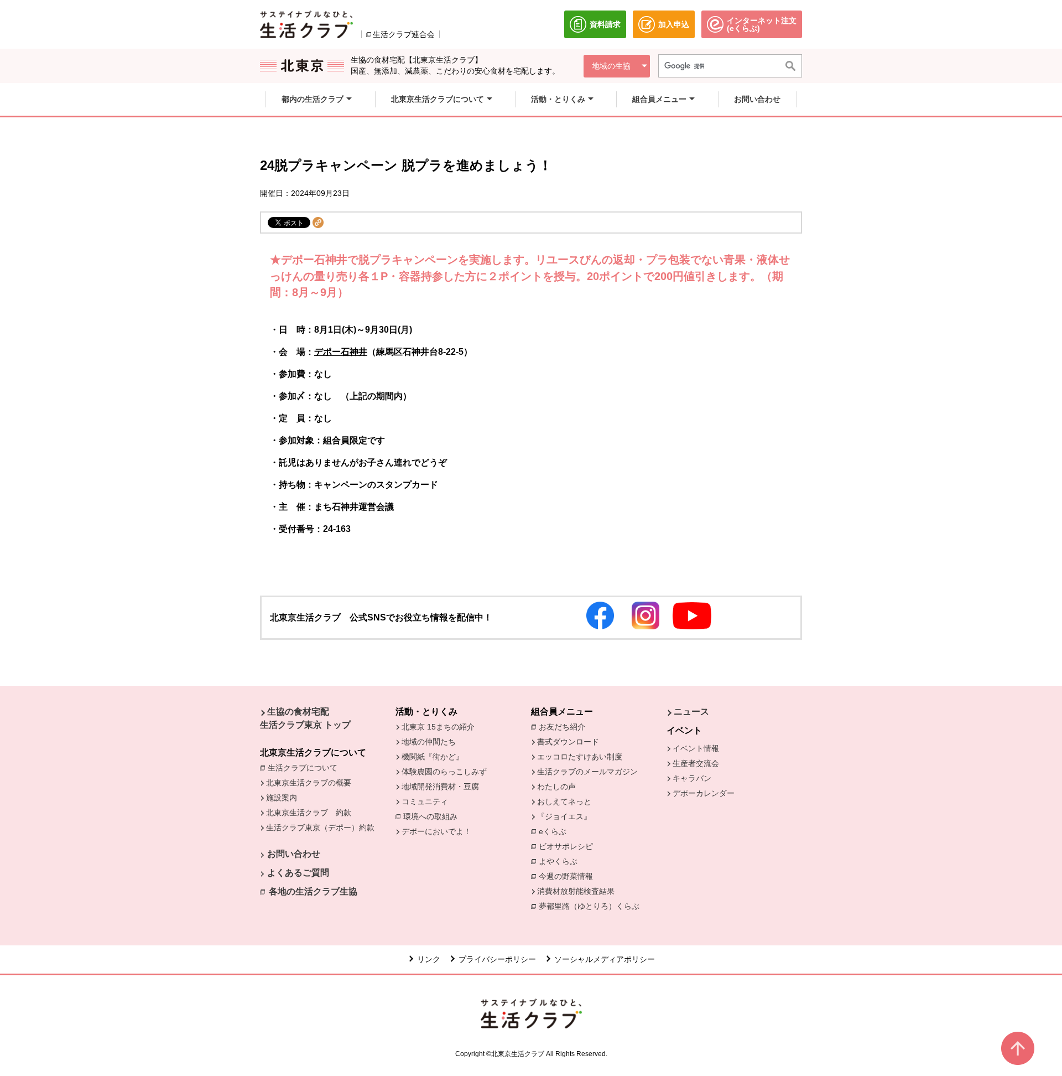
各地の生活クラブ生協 (313, 891)
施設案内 (281, 797)
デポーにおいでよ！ (436, 831)
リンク (428, 959)
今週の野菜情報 (568, 876)
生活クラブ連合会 (404, 34)
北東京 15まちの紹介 (438, 726)
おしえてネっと (564, 801)
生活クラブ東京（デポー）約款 (320, 827)
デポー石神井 (340, 351)
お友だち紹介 (565, 726)
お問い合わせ (293, 853)
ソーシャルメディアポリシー (604, 959)
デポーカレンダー (704, 793)
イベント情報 (696, 748)
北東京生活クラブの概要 (308, 782)
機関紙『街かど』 (433, 756)
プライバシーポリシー (497, 959)
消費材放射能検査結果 (578, 891)
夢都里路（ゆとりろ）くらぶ (589, 906)
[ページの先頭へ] (1017, 1048)
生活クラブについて (305, 767)
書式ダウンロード (568, 741)
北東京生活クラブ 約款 (308, 812)
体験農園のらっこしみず (444, 771)
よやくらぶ (561, 861)
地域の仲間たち (429, 741)
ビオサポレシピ (568, 846)
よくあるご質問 (298, 872)
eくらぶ (552, 831)
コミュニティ (425, 801)
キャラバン (692, 778)
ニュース (691, 711)
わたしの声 (556, 786)
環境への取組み (433, 817)
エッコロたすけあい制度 (579, 756)
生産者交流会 (696, 763)
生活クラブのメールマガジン (587, 771)
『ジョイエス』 (564, 816)
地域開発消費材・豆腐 (440, 786)
